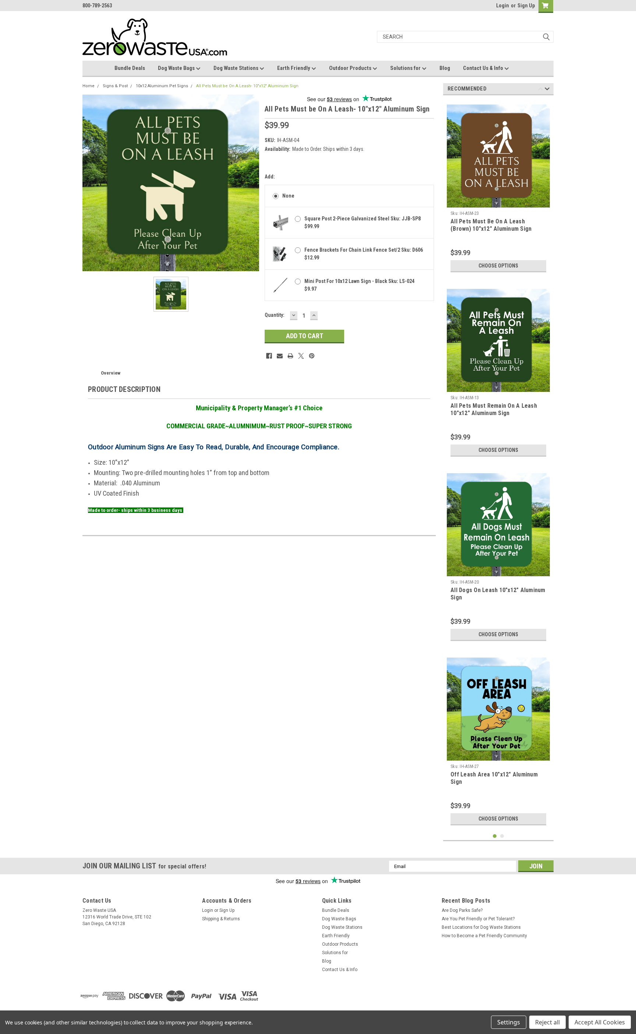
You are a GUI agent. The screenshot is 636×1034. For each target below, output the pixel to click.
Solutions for (406, 68)
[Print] (290, 356)
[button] (460, 995)
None (288, 196)
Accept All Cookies (600, 1022)
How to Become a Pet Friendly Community (484, 935)
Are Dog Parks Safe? (462, 910)
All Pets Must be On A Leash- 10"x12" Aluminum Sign (247, 86)
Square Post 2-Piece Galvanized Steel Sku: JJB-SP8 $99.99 (362, 222)
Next (547, 90)
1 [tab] (495, 836)
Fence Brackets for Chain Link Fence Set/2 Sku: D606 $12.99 (363, 254)
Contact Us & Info (483, 68)
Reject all (547, 1022)
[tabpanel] (498, 188)
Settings (508, 1022)
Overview (110, 373)
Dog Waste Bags (177, 68)
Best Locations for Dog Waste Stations (481, 927)
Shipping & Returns (221, 918)
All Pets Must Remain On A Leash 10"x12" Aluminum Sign (494, 409)
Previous (540, 90)
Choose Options (498, 266)
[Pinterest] (312, 356)
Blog (444, 68)
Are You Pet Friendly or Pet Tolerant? (478, 918)
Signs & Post (115, 86)
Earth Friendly (294, 68)
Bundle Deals (129, 68)
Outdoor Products (350, 68)
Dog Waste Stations (236, 68)
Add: (270, 177)
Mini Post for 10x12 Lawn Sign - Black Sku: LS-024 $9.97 (359, 285)
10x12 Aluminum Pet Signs (162, 86)
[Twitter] (301, 356)
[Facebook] (269, 356)
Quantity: (275, 315)
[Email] (280, 356)
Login (502, 5)
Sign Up (526, 5)
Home (88, 86)
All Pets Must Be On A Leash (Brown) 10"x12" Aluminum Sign (491, 225)
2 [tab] (502, 836)
